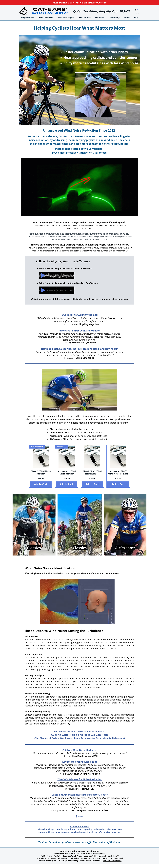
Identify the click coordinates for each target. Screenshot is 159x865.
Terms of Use (85, 860)
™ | (93, 856)
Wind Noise (31, 636)
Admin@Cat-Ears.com (55, 860)
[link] (137, 11)
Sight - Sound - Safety (50, 856)
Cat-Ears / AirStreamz (112, 860)
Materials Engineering (37, 693)
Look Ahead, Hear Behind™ (107, 856)
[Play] (43, 275)
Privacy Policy (72, 860)
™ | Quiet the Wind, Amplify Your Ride (75, 856)
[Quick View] (92, 456)
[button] (46, 17)
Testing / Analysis (34, 675)
